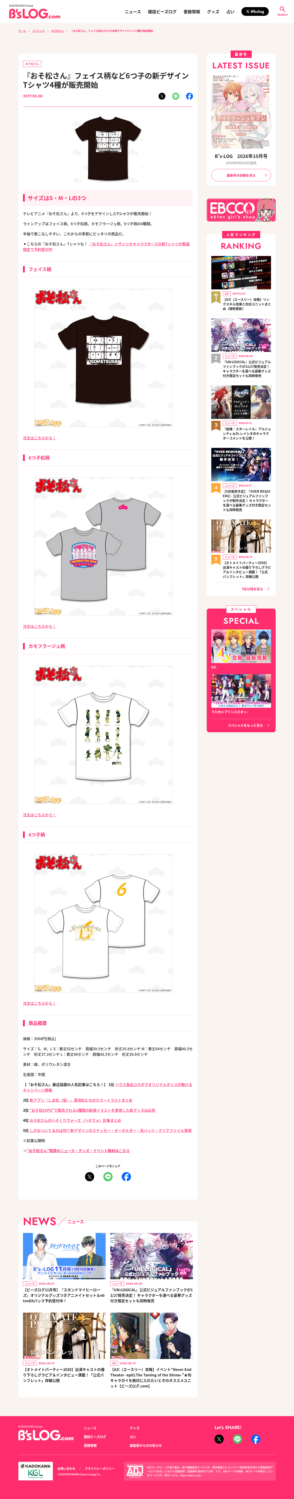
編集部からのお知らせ (146, 1445)
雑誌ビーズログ (162, 11)
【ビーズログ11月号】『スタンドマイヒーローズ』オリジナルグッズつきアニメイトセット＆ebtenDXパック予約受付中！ (64, 1295)
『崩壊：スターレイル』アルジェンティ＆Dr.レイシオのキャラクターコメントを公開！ (247, 433)
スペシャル (38, 31)
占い (230, 11)
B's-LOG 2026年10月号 (241, 156)
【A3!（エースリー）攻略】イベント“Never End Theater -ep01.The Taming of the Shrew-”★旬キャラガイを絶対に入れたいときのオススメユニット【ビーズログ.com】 (150, 1378)
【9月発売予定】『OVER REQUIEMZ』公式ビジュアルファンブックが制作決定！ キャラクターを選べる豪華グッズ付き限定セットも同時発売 (247, 500)
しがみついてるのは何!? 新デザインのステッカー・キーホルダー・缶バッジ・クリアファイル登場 (111, 1130)
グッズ (213, 11)
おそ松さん (57, 31)
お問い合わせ (66, 1468)
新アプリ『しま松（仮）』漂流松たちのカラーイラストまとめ (81, 1100)
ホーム (22, 31)
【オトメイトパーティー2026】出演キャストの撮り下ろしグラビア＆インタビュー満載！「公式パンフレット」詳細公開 (64, 1375)
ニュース (133, 11)
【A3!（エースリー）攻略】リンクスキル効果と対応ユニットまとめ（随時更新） (247, 304)
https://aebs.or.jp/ (190, 1475)
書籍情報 (192, 11)
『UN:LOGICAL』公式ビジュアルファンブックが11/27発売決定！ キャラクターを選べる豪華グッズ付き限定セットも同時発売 (151, 1295)
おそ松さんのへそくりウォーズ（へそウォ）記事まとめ (75, 1120)
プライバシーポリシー (100, 1468)
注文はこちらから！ (39, 438)
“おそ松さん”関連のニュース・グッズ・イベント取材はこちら (78, 1150)
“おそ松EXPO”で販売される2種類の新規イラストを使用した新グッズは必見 (92, 1110)
